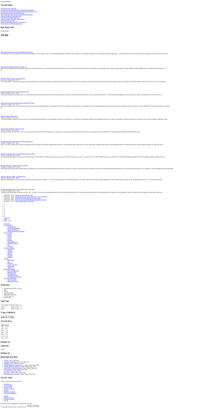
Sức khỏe (9, 255)
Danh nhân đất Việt (12, 275)
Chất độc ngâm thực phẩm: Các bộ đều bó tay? (13, 176)
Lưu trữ (6, 400)
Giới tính (9, 257)
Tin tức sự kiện (5, 31)
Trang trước (4, 8)
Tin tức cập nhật (11, 280)
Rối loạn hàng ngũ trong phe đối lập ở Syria (12, 13)
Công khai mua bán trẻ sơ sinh (9, 116)
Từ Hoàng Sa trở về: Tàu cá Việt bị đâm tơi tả (13, 78)
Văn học (6, 258)
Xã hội (9, 237)
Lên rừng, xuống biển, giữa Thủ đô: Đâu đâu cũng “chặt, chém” (18, 154)
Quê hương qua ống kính (14, 277)
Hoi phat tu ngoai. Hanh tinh (11, 374)
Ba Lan (9, 234)
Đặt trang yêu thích (9, 399)
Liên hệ (6, 396)
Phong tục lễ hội (11, 272)
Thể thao (9, 251)
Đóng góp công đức (12, 281)
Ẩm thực (9, 254)
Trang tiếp (13, 8)
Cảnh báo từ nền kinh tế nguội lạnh (10, 17)
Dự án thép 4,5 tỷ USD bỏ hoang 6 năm (11, 23)
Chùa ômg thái (8, 369)
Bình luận (10, 263)
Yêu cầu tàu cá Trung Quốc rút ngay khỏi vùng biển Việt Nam (17, 103)
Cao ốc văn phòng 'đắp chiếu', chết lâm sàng (12, 19)
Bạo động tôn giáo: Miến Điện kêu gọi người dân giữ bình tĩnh (17, 10)
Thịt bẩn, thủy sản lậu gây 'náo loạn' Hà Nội (12, 129)
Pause (8, 8)
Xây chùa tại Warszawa (10, 278)
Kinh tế (9, 239)
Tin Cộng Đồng (8, 225)
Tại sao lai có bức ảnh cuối (11, 362)
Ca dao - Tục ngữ (12, 264)
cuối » (5, 219)
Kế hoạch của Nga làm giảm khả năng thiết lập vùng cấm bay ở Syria (19, 11)
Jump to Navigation (6, 1)
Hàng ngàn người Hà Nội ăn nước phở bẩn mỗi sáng (15, 91)
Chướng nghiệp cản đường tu (12, 366)
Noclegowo (15, 403)
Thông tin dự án (11, 226)
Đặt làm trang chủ (9, 397)
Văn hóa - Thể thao (9, 248)
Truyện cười (10, 266)
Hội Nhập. (7, 372)
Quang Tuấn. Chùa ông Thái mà (13, 368)
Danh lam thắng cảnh (13, 270)
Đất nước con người (9, 269)
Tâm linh (9, 252)
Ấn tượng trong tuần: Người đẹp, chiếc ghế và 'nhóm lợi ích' (17, 141)
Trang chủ (6, 223)
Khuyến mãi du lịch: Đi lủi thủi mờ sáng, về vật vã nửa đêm (31, 196)
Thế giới (9, 236)
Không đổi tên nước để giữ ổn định (24, 201)
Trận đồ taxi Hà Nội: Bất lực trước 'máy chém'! (27, 198)
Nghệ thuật (10, 249)
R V (8, 245)
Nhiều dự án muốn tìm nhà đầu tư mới (11, 16)
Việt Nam (10, 246)
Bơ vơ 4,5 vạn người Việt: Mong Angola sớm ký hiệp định (31, 199)
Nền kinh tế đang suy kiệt (7, 20)
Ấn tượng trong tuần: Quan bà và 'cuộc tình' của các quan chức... (18, 189)
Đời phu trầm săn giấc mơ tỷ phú (24, 195)
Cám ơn (6, 360)
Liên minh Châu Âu (12, 243)
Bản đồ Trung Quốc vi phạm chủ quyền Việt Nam (14, 165)
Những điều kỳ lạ (12, 242)
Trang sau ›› (7, 218)
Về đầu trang (7, 384)
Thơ (8, 261)
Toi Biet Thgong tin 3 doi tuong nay (13, 365)
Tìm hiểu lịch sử (11, 274)
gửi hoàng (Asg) (8, 363)
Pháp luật (9, 240)
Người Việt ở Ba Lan (13, 230)
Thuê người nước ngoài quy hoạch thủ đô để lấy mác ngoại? (17, 14)
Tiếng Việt (10, 267)
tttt (4, 371)
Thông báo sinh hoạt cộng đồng (15, 231)
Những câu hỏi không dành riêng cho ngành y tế (14, 22)
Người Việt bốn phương (13, 228)
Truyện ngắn (10, 260)
